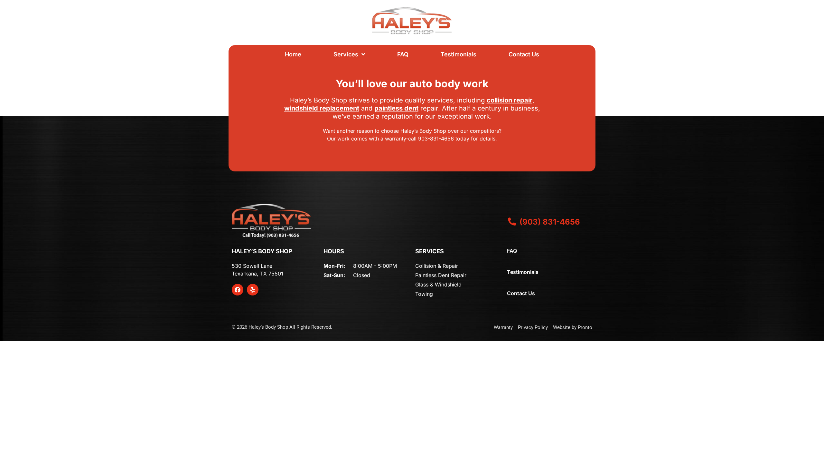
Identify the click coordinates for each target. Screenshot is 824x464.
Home (293, 54)
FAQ (402, 54)
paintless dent (396, 108)
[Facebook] (237, 289)
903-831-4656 (436, 138)
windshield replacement (321, 108)
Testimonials (458, 54)
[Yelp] (252, 289)
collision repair (509, 100)
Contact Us (524, 54)
